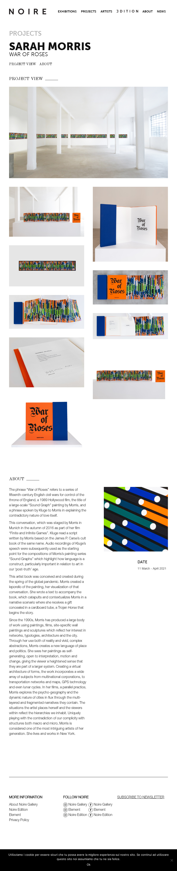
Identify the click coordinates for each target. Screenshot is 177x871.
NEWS (161, 11)
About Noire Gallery (23, 804)
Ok (88, 864)
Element (15, 815)
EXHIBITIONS (67, 11)
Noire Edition (18, 809)
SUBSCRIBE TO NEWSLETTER (140, 797)
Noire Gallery (77, 804)
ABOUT (147, 11)
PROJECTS (88, 11)
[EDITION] (127, 11)
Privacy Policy (19, 820)
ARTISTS (106, 11)
